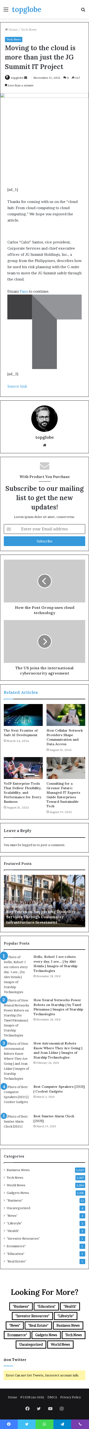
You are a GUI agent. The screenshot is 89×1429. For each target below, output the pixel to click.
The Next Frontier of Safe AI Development (21, 732)
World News (16, 1185)
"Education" (15, 1254)
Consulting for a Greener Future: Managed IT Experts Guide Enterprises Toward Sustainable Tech (63, 794)
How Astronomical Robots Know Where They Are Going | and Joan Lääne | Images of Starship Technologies (57, 1050)
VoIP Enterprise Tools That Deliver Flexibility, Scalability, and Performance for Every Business (23, 792)
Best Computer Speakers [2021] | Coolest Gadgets (59, 1089)
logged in (29, 845)
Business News (18, 1170)
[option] (44, 901)
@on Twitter (15, 1359)
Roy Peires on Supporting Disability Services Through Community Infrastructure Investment (40, 917)
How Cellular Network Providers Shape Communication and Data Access (65, 737)
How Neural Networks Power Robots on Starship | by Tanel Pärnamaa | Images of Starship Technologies (58, 1007)
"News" (12, 1215)
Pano (24, 291)
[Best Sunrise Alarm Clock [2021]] (17, 1127)
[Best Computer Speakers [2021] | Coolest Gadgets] (17, 1097)
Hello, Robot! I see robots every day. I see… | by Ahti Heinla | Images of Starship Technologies (55, 964)
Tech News (29, 29)
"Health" (13, 1231)
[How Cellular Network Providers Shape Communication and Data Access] (66, 715)
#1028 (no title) (32, 1397)
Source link (17, 386)
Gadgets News (18, 1193)
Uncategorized (18, 1208)
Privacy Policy (70, 1397)
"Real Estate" (16, 1261)
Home (13, 29)
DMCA (52, 1397)
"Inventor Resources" (23, 1238)
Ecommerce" (16, 1246)
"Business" (15, 1200)
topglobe (17, 77)
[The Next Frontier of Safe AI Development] (23, 715)
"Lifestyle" (14, 1223)
